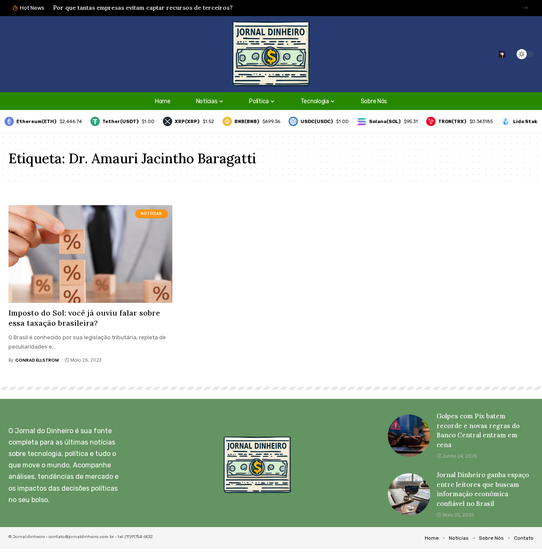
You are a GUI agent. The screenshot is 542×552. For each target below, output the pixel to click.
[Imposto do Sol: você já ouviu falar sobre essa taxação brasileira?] (90, 254)
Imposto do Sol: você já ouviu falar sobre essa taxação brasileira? (84, 317)
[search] (502, 54)
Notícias (151, 213)
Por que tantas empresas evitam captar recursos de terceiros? (142, 7)
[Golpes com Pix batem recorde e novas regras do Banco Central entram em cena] (409, 436)
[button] (525, 8)
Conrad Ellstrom (37, 360)
